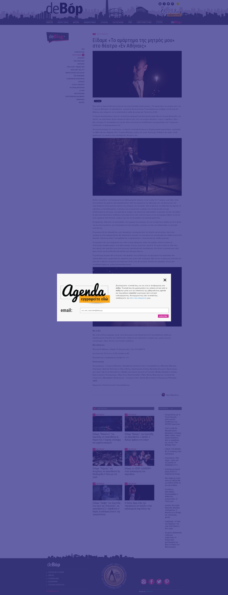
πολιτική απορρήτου (138, 298)
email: (66, 310)
